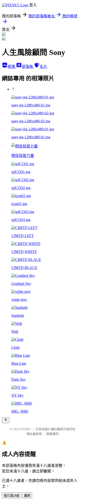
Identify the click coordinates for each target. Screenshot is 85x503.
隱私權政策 (34, 434)
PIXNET (25, 429)
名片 (43, 67)
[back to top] (5, 420)
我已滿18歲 (11, 495)
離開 (27, 495)
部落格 (28, 67)
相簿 (12, 67)
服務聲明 (52, 434)
